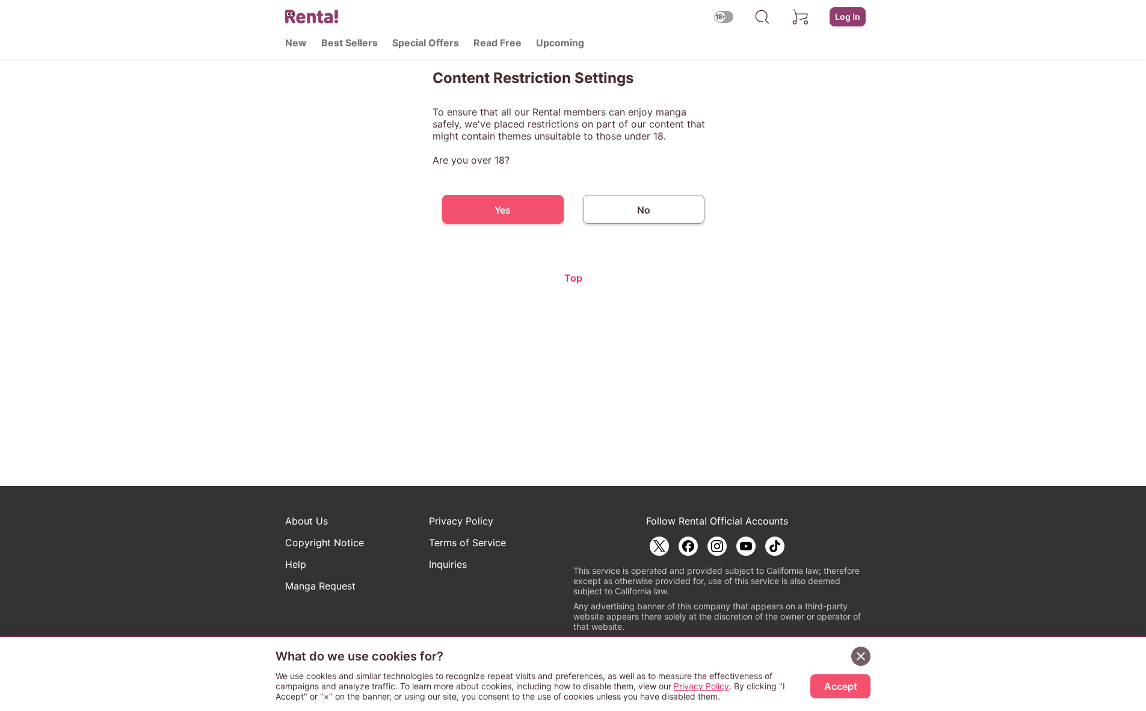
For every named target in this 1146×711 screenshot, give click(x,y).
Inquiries (448, 564)
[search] (762, 16)
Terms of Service (467, 543)
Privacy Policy (461, 521)
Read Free (497, 43)
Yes (502, 210)
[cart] (800, 16)
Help (295, 564)
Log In (847, 16)
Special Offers (425, 43)
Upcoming (560, 43)
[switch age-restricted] (723, 16)
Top (573, 278)
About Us (306, 521)
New (296, 43)
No (643, 210)
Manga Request (320, 586)
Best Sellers (349, 43)
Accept (840, 686)
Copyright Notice (324, 543)
